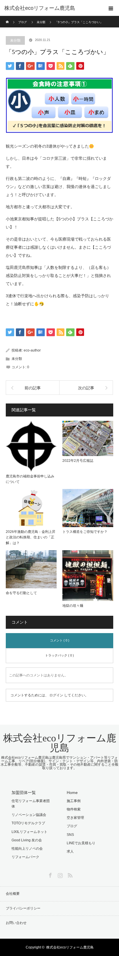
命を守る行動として (21, 593)
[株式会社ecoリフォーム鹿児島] (50, 8)
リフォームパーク (25, 857)
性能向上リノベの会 (27, 849)
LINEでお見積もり (81, 843)
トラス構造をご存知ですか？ (84, 532)
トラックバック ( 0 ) (59, 655)
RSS (69, 874)
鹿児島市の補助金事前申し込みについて (30, 479)
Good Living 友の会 (27, 840)
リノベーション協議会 (29, 815)
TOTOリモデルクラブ (28, 823)
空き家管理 (75, 818)
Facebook (49, 874)
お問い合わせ (16, 923)
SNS (70, 835)
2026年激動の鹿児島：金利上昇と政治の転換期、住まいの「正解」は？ (30, 537)
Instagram (59, 874)
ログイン (56, 695)
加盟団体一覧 (24, 792)
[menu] (111, 8)
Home (72, 792)
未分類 (15, 40)
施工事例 (74, 801)
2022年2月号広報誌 (77, 461)
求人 (70, 851)
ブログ (22, 22)
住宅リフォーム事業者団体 (31, 803)
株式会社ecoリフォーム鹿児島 (59, 743)
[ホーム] (8, 18)
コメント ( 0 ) (59, 640)
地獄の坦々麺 (72, 606)
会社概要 (13, 894)
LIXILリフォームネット (29, 832)
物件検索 (74, 809)
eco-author (32, 350)
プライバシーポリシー (23, 908)
